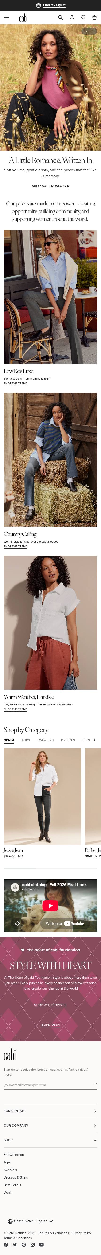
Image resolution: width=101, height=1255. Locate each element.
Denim (8, 1192)
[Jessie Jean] (42, 796)
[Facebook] (6, 1245)
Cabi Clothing (17, 1233)
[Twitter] (15, 1245)
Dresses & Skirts (16, 1177)
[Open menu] (9, 17)
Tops (7, 1162)
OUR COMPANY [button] (16, 1125)
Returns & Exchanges (53, 1233)
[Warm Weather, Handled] (50, 623)
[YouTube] (41, 1245)
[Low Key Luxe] (50, 297)
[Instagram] (33, 1245)
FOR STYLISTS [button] (14, 1111)
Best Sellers (12, 1185)
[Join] (93, 1084)
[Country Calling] (50, 460)
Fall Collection (14, 1154)
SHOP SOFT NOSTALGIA (50, 186)
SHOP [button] (8, 1140)
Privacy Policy (81, 1233)
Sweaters (10, 1169)
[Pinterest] (24, 1245)
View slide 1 (86, 31)
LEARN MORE (50, 1024)
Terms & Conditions (18, 1237)
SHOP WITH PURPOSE (50, 1004)
